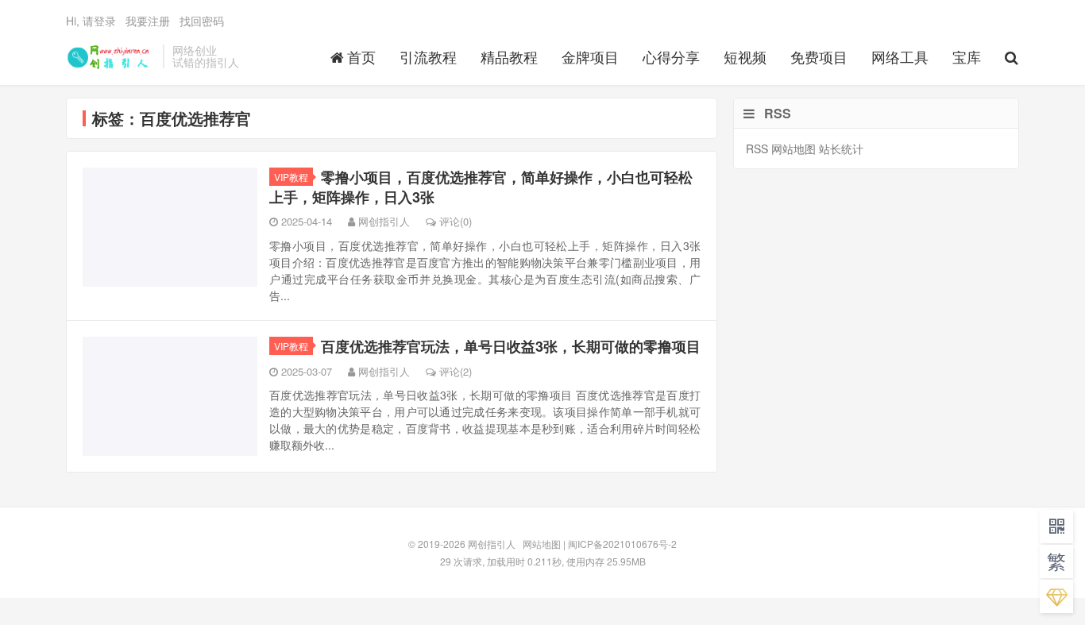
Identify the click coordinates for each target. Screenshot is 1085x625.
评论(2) (455, 371)
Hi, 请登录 (91, 21)
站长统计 (841, 148)
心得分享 (671, 56)
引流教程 (428, 56)
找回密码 (202, 21)
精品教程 (509, 56)
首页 (361, 56)
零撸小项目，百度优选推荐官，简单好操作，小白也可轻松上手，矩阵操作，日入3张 (481, 187)
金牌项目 (590, 56)
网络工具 (900, 56)
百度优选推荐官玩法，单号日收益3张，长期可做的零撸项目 (511, 346)
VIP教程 (291, 176)
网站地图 (793, 148)
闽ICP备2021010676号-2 (622, 543)
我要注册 (147, 21)
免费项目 (819, 56)
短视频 (745, 56)
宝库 (966, 56)
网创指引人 (110, 56)
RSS (757, 148)
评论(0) (455, 221)
